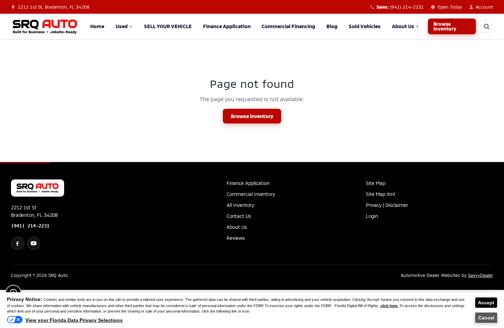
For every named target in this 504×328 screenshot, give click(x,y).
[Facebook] (17, 243)
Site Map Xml (380, 194)
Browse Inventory (444, 26)
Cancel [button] (486, 317)
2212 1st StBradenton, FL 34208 (34, 211)
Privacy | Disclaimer (387, 205)
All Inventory (240, 205)
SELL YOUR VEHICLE (168, 26)
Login (372, 216)
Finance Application (227, 26)
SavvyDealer (480, 275)
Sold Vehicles (365, 26)
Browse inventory (252, 116)
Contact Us (239, 216)
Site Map (375, 183)
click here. (389, 306)
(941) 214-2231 (30, 226)
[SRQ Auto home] (45, 26)
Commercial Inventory (251, 194)
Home (97, 26)
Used (124, 26)
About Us (405, 26)
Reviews (236, 238)
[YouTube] (33, 243)
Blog (331, 26)
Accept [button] (486, 302)
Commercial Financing (288, 26)
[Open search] (486, 26)
